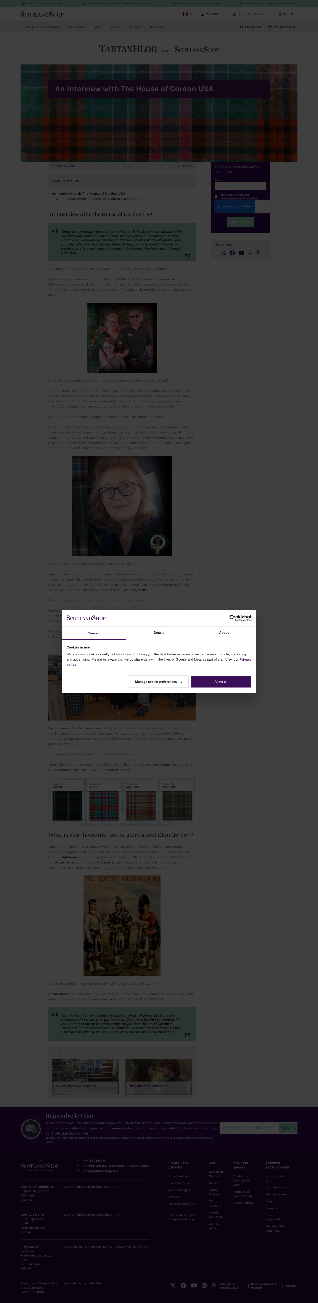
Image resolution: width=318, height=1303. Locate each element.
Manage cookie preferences (156, 682)
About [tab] (224, 632)
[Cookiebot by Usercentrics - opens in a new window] (233, 618)
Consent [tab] (94, 633)
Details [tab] (159, 632)
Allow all (220, 682)
